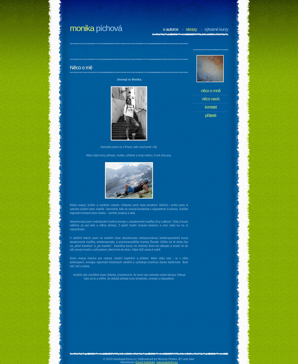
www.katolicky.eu (167, 362)
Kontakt (211, 107)
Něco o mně (210, 90)
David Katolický (145, 362)
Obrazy (191, 29)
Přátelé (210, 115)
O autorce (170, 29)
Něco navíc (211, 99)
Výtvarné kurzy (216, 29)
